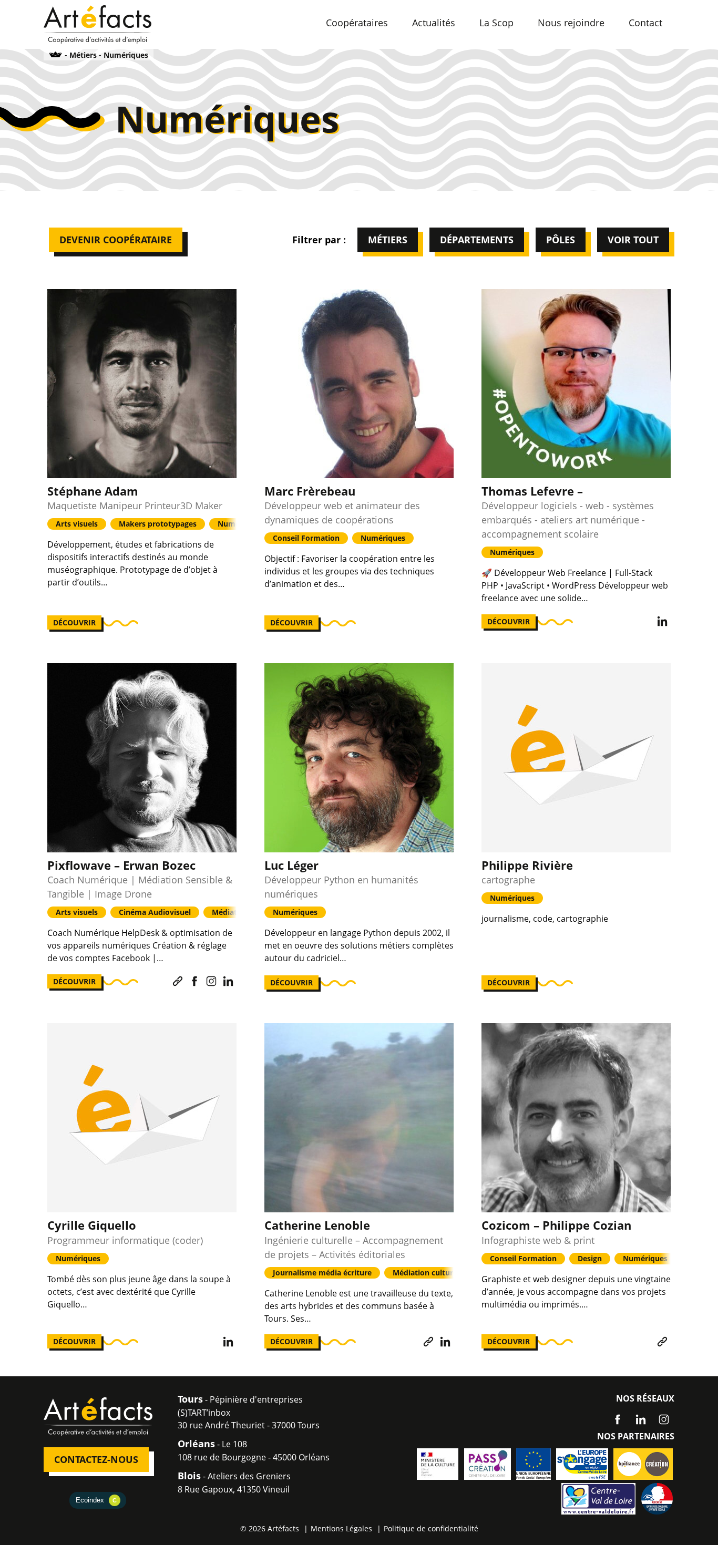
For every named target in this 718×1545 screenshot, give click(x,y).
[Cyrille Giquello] (142, 1117)
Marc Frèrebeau (309, 491)
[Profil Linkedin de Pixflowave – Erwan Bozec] (228, 981)
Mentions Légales (341, 1528)
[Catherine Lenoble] (359, 1117)
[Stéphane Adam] (142, 383)
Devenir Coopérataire (115, 239)
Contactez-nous (96, 1459)
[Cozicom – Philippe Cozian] (576, 1117)
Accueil (56, 54)
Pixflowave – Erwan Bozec (121, 865)
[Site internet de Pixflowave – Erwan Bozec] (177, 981)
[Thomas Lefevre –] (576, 383)
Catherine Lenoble (317, 1225)
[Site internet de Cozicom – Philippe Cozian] (662, 1341)
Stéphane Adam (92, 491)
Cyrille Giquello (91, 1225)
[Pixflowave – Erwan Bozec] (142, 757)
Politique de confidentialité (431, 1528)
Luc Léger (291, 865)
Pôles (560, 239)
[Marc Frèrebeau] (359, 383)
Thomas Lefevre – (532, 491)
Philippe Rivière (527, 865)
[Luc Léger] (359, 757)
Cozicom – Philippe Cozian (556, 1225)
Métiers (387, 239)
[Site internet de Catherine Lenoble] (428, 1341)
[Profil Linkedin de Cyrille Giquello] (228, 1341)
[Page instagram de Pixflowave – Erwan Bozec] (211, 981)
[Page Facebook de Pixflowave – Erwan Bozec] (194, 981)
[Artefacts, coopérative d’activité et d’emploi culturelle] (97, 23)
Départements (477, 239)
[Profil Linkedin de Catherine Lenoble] (445, 1341)
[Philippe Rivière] (576, 757)
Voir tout (633, 239)
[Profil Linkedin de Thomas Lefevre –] (662, 621)
